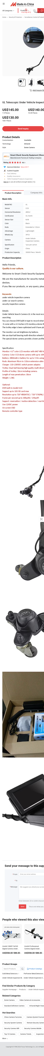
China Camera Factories (13, 1017)
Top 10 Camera (9, 1034)
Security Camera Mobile (32, 1028)
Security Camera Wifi (11, 1028)
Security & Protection (15, 17)
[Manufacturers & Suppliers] (22, 4)
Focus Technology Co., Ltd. (29, 1047)
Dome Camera (9, 1000)
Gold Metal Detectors (10, 973)
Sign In (6, 182)
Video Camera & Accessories (29, 1000)
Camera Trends (25, 1034)
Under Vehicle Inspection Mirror (13, 978)
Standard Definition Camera (14, 1006)
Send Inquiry (23, 129)
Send (22, 906)
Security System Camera (13, 1023)
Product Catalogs (35, 969)
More (4, 1038)
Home (4, 17)
